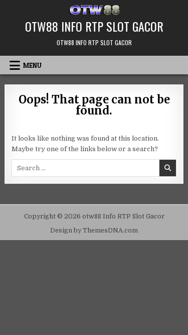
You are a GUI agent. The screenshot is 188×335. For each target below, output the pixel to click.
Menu (32, 65)
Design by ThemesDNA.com (94, 230)
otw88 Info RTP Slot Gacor (94, 26)
